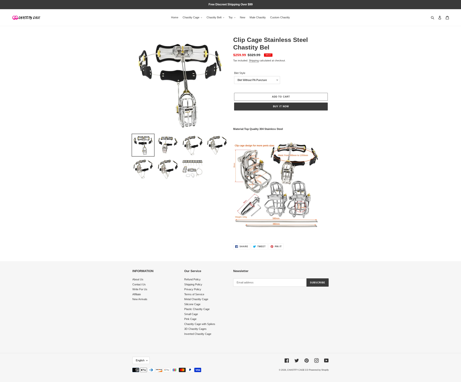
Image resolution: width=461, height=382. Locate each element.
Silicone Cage (192, 304)
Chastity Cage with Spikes (199, 324)
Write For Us (139, 289)
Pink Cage (190, 318)
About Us (137, 279)
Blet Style (239, 72)
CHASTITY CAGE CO (297, 370)
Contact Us (139, 284)
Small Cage (191, 314)
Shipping (254, 60)
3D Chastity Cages (195, 328)
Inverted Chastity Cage (197, 333)
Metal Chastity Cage (196, 299)
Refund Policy (192, 279)
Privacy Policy (192, 289)
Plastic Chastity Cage (197, 309)
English (140, 360)
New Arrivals (139, 299)
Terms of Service (194, 294)
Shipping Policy (193, 284)
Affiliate (136, 294)
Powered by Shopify (319, 370)
